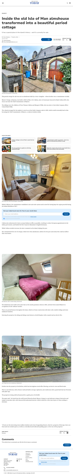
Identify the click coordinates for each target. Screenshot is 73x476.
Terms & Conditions (28, 454)
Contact (27, 456)
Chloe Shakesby (6, 37)
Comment (67, 445)
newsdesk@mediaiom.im (12, 470)
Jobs (27, 459)
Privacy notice (33, 216)
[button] (3, 3)
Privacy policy (29, 457)
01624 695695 (11, 467)
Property (4, 13)
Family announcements (29, 461)
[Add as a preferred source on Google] (57, 39)
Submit (66, 214)
